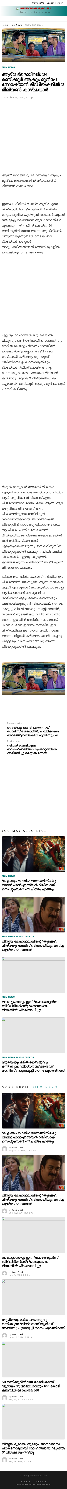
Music (20, 936)
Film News (8, 876)
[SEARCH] (59, 19)
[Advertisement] (33, 135)
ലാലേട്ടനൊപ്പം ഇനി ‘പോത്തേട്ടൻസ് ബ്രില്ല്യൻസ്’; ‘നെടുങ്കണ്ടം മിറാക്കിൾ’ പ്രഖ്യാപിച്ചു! (30, 1006)
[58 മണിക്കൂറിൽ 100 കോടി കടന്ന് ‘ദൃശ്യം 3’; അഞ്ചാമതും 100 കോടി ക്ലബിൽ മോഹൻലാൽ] (33, 1359)
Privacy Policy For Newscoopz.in (33, 1484)
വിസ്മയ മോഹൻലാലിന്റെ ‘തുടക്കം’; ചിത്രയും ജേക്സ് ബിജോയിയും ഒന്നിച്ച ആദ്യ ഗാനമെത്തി (33, 945)
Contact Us (38, 3)
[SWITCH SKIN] (63, 19)
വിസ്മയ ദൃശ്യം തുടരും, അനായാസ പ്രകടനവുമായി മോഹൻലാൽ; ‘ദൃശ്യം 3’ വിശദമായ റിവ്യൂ (33, 1448)
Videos (29, 936)
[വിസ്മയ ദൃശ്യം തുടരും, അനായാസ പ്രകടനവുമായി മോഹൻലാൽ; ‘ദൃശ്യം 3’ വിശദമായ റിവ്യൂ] (33, 1422)
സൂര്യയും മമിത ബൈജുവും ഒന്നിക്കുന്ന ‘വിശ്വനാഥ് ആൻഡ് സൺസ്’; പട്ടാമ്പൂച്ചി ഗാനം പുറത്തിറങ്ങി (33, 1066)
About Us (25, 1481)
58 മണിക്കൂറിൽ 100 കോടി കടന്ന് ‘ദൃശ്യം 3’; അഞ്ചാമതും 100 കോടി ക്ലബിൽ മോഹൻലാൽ (31, 1386)
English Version (55, 3)
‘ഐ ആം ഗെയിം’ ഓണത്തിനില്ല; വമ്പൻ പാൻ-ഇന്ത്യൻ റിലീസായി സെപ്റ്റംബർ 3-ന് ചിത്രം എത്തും (29, 885)
